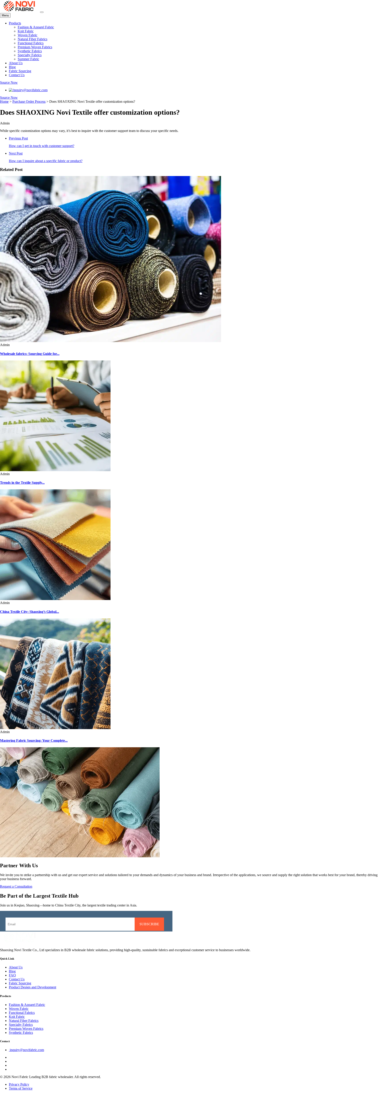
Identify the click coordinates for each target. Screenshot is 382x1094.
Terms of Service (20, 1088)
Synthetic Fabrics (30, 51)
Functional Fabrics (31, 43)
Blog (12, 67)
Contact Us (17, 75)
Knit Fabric (26, 31)
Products (15, 23)
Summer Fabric (28, 59)
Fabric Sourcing (20, 71)
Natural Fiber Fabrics (32, 39)
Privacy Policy (19, 1084)
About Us (16, 63)
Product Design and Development (32, 987)
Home (4, 101)
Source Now (9, 82)
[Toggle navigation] (42, 12)
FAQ (12, 975)
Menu (5, 15)
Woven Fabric (27, 35)
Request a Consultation (16, 886)
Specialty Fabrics (30, 55)
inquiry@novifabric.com (30, 90)
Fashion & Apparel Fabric (36, 27)
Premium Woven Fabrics (35, 47)
